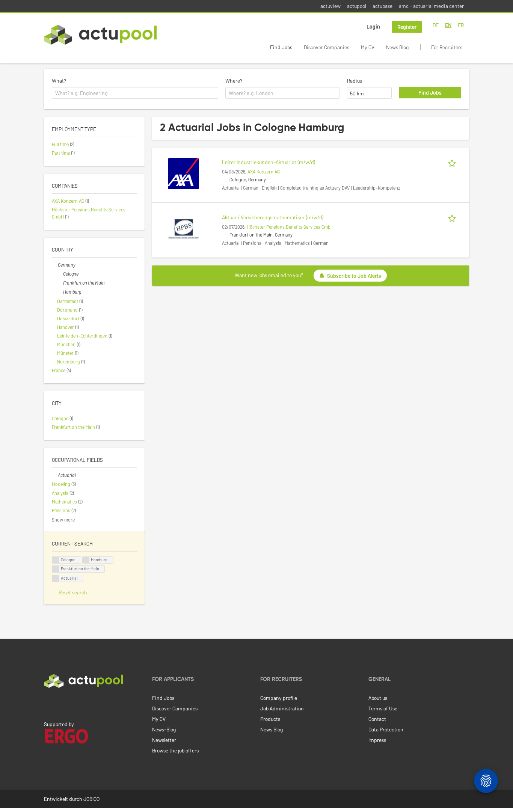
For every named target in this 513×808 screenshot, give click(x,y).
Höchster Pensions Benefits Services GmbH (290, 227)
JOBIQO (91, 799)
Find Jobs (281, 47)
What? (59, 80)
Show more (63, 520)
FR (461, 25)
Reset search (73, 592)
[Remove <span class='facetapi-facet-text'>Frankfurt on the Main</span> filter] (55, 569)
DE (436, 25)
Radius (354, 80)
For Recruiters (446, 47)
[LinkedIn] (48, 703)
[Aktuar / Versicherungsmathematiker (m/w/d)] (183, 228)
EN (448, 25)
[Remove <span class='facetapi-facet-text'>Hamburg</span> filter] (86, 560)
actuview (330, 6)
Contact (377, 719)
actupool (356, 6)
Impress (377, 740)
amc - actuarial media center (431, 6)
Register (406, 27)
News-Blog (164, 729)
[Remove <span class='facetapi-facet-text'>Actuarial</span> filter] (55, 578)
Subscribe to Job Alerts (354, 275)
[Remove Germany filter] (55, 265)
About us (377, 698)
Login (373, 26)
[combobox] (135, 93)
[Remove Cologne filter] (60, 274)
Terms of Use (382, 708)
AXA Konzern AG (263, 172)
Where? (233, 80)
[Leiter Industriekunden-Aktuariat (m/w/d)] (183, 173)
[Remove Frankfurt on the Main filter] (60, 283)
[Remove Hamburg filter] (60, 292)
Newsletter (164, 740)
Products (270, 719)
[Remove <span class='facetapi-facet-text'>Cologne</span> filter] (55, 560)
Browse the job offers (175, 750)
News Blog (397, 47)
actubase (382, 6)
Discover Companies (326, 47)
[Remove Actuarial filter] (55, 475)
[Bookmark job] (453, 162)
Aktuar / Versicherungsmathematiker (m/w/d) (273, 217)
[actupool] (100, 35)
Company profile (278, 698)
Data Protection (385, 729)
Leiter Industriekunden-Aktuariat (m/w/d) (268, 162)
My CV (367, 47)
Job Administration (282, 708)
